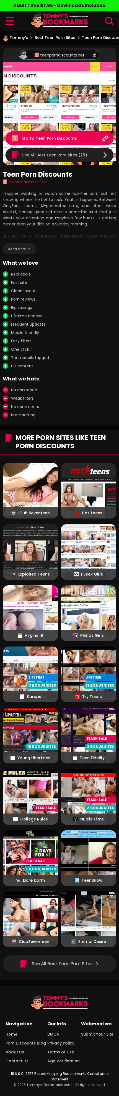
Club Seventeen (34, 513)
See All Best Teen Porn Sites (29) (54, 155)
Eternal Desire (92, 941)
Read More (17, 249)
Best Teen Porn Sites (55, 37)
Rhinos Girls (92, 635)
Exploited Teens (34, 574)
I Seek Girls (92, 574)
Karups (34, 696)
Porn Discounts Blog (26, 1043)
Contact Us (17, 1061)
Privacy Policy (60, 1043)
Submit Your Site (97, 1034)
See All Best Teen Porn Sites (62, 963)
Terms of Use (60, 1052)
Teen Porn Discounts (56, 138)
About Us (15, 1052)
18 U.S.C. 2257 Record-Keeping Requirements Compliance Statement (59, 1076)
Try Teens (92, 696)
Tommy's (19, 37)
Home (11, 1034)
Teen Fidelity (92, 758)
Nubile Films (92, 819)
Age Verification (63, 1061)
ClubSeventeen (34, 941)
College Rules (34, 819)
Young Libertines (33, 758)
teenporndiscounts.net (62, 55)
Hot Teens (92, 513)
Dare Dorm (34, 880)
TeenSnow (92, 880)
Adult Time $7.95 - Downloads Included (59, 5)
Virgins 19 (34, 635)
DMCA (53, 1034)
